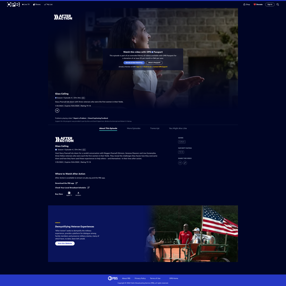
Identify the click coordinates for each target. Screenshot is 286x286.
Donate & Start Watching (134, 63)
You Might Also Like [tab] (178, 128)
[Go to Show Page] (146, 17)
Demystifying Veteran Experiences (74, 226)
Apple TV (69, 194)
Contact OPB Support (160, 67)
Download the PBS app (64, 183)
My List (50, 4)
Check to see (147, 67)
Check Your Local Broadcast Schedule (70, 188)
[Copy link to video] (185, 163)
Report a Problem (80, 118)
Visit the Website (65, 243)
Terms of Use (155, 278)
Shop (248, 4)
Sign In (270, 4)
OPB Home (173, 278)
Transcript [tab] (154, 128)
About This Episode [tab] (108, 128)
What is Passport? (154, 63)
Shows (38, 4)
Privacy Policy (140, 278)
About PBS (126, 278)
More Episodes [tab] (133, 128)
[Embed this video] (180, 163)
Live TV (27, 4)
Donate (259, 4)
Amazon (78, 194)
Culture (181, 142)
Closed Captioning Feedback (98, 118)
